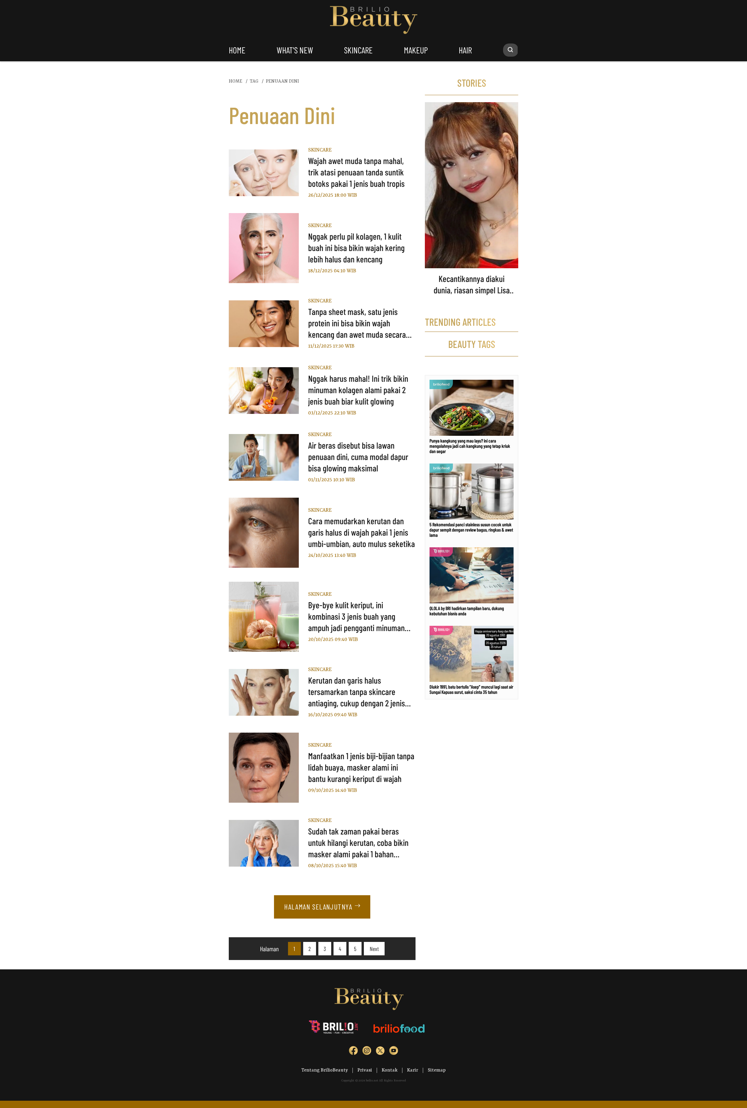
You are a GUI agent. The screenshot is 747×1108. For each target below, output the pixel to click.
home (237, 50)
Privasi (364, 1070)
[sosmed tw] (380, 1052)
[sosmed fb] (353, 1052)
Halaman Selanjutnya (318, 906)
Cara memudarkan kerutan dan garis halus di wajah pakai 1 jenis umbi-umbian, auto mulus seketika (361, 532)
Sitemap (437, 1070)
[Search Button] (510, 50)
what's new (295, 50)
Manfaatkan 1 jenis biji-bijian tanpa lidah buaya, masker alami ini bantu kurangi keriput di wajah (361, 767)
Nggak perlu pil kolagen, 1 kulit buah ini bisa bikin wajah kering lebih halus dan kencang (356, 247)
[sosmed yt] (393, 1052)
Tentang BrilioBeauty (324, 1070)
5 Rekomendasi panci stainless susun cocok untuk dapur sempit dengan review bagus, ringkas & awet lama (471, 530)
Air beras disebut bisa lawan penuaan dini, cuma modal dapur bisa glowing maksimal (358, 456)
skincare (358, 50)
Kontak (389, 1070)
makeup (416, 50)
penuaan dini (282, 81)
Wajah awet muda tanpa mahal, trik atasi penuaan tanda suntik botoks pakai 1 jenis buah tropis (356, 172)
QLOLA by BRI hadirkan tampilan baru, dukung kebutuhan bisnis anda (467, 610)
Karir (412, 1070)
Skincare (320, 150)
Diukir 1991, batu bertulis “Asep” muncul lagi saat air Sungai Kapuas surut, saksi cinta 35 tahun (471, 689)
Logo (373, 20)
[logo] (333, 1028)
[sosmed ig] (366, 1052)
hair (465, 50)
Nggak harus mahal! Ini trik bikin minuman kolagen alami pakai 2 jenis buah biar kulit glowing (358, 389)
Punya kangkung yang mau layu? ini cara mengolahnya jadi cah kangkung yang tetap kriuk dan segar (470, 446)
